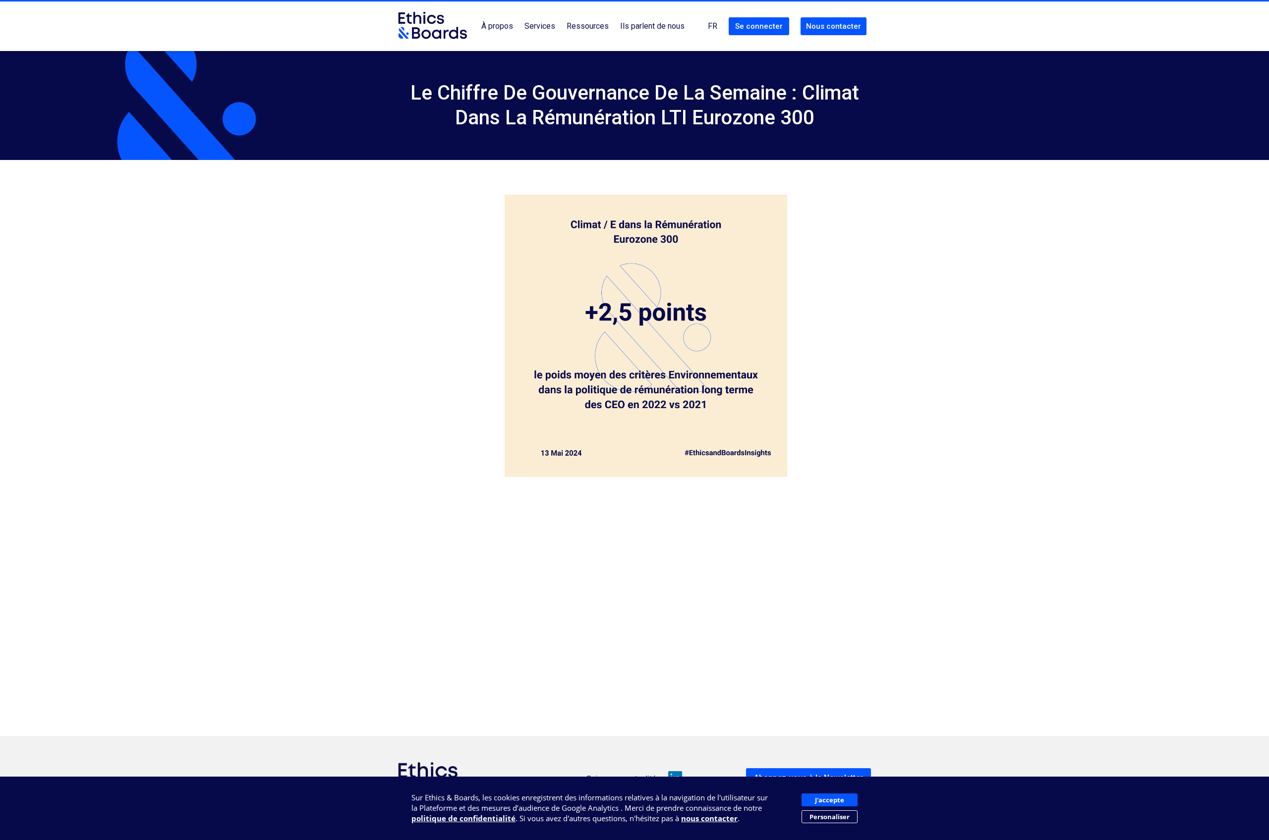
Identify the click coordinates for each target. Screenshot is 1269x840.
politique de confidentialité (463, 818)
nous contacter (709, 818)
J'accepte (829, 799)
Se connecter (759, 26)
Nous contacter (833, 26)
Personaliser (829, 816)
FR (712, 26)
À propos (497, 26)
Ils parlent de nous (652, 26)
